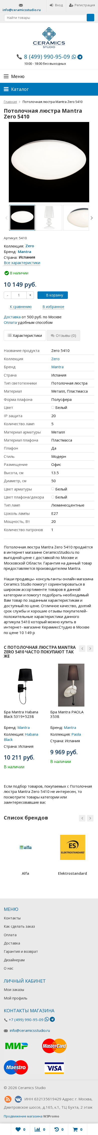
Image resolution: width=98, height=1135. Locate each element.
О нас (8, 968)
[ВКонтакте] (18, 1099)
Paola (76, 734)
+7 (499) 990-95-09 (26, 1019)
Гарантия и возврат (21, 951)
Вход (59, 5)
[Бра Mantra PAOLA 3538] (71, 685)
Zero (29, 245)
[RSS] (8, 1099)
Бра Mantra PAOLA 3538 (66, 714)
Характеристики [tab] (27, 335)
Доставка (12, 316)
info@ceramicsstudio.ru (22, 10)
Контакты (12, 918)
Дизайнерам (14, 960)
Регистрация (85, 5)
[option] (22, 218)
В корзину (54, 295)
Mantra (24, 251)
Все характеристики (22, 262)
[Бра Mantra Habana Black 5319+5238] (25, 685)
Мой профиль (15, 998)
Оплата (10, 322)
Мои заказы (14, 989)
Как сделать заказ (19, 926)
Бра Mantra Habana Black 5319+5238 (21, 714)
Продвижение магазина (23, 1116)
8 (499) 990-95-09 (47, 56)
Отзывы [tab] (66, 335)
